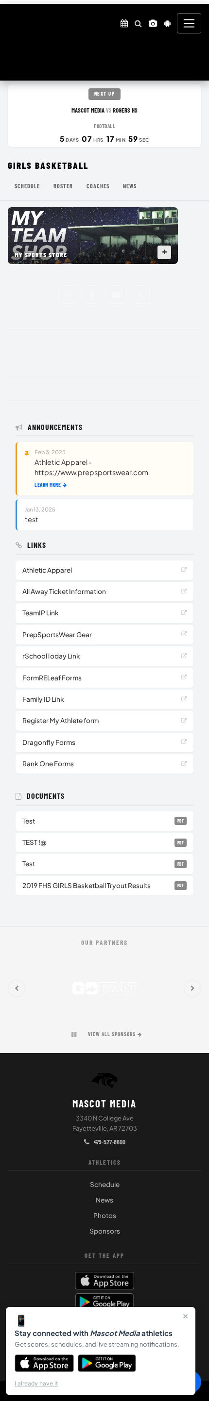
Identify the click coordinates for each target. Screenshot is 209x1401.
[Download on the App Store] (44, 1363)
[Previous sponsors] (16, 988)
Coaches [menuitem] (98, 185)
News (104, 1200)
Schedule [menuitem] (27, 185)
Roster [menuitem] (63, 185)
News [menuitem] (130, 185)
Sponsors (104, 1231)
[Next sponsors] (192, 988)
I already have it (36, 1383)
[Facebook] (92, 294)
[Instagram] (68, 294)
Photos (104, 1215)
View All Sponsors (112, 1034)
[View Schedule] (124, 23)
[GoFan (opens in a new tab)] (104, 988)
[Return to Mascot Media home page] (19, 23)
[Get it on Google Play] (107, 1363)
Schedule (105, 1184)
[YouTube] (116, 294)
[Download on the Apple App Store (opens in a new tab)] (104, 1280)
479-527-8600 (108, 1141)
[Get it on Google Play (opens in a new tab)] (104, 1302)
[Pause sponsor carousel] (74, 1034)
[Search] (138, 23)
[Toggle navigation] (189, 23)
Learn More (48, 484)
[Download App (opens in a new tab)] (167, 23)
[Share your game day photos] (153, 23)
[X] (141, 294)
